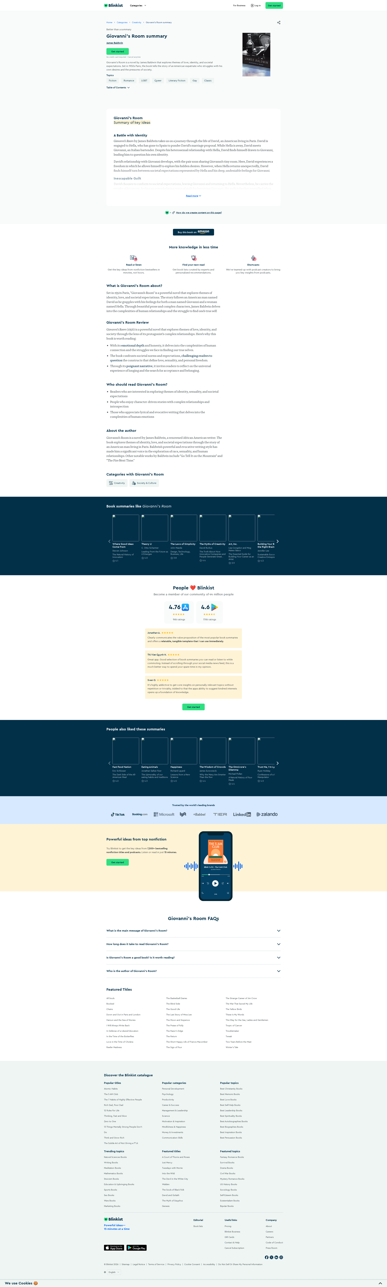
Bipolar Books (227, 1206)
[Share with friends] (279, 22)
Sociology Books (228, 1189)
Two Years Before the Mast (238, 1041)
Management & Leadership (175, 1110)
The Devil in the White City (175, 1178)
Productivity (168, 1099)
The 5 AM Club (111, 1094)
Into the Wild (168, 1173)
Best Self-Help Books (230, 1105)
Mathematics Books (113, 1173)
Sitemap (126, 1264)
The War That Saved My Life (239, 1003)
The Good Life (173, 1009)
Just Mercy (167, 1162)
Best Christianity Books (231, 1088)
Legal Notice (139, 1264)
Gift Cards (229, 1237)
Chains (109, 1009)
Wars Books (109, 1200)
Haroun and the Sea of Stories (120, 1020)
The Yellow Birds (234, 1009)
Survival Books (227, 1162)
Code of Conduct (274, 1242)
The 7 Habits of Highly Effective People (123, 1099)
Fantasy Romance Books (232, 1157)
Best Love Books (228, 1099)
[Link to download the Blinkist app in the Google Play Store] (137, 1248)
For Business (239, 5)
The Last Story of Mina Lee (179, 1014)
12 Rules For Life (111, 1110)
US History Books (228, 1184)
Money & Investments (172, 1132)
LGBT (144, 80)
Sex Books (109, 1195)
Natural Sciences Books (115, 1157)
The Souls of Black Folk (173, 1189)
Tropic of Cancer (234, 1025)
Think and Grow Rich (114, 1137)
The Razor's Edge (174, 1031)
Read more (192, 195)
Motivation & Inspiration (173, 1121)
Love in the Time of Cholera (119, 1041)
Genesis (165, 1206)
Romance (129, 80)
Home (109, 22)
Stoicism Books (111, 1178)
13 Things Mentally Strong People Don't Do (123, 1129)
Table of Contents (116, 87)
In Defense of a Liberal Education (122, 1031)
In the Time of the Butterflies (120, 1036)
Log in (257, 5)
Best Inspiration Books (231, 1132)
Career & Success (170, 1105)
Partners (270, 1237)
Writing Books (111, 1162)
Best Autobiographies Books (234, 1121)
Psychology (168, 1094)
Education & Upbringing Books (119, 1184)
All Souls (110, 998)
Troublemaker (232, 1031)
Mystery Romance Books (232, 1178)
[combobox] (114, 1272)
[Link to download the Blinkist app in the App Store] (114, 1248)
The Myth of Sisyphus (172, 1200)
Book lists (198, 1226)
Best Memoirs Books (230, 1094)
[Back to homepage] (113, 5)
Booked (110, 1003)
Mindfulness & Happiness (174, 1126)
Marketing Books (112, 1206)
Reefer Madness (114, 1047)
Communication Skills (172, 1137)
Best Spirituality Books (231, 1116)
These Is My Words (235, 1014)
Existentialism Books (229, 1200)
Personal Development (173, 1088)
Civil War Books (227, 1173)
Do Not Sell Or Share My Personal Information (240, 1264)
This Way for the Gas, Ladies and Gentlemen (247, 1020)
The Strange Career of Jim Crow (241, 998)
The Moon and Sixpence (178, 1020)
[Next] (278, 541)
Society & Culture (146, 482)
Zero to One (110, 1121)
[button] (193, 930)
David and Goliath (170, 1195)
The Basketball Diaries (176, 998)
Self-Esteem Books (229, 1195)
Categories (136, 5)
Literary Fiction (177, 80)
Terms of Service (156, 1264)
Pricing (228, 1226)
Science (166, 1116)
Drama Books (226, 1168)
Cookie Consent (192, 1264)
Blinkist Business (232, 1231)
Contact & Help (232, 1242)
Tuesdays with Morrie (172, 1168)
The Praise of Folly (175, 1025)
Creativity (136, 22)
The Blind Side (173, 1003)
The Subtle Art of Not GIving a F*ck (121, 1143)
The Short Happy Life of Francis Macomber (187, 1041)
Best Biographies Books (231, 1126)
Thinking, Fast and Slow (115, 1116)
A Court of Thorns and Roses (176, 1157)
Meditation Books (112, 1168)
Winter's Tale (232, 1047)
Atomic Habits (111, 1088)
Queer (157, 80)
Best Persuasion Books (231, 1137)
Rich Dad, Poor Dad (113, 1105)
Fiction (112, 80)
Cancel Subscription (234, 1248)
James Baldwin (114, 43)
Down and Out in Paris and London (123, 1014)
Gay (195, 80)
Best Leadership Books (231, 1110)
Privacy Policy (174, 1264)
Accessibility (209, 1264)
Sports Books (110, 1189)
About (269, 1226)
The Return (171, 1036)
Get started (274, 5)
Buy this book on (187, 232)
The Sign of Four (174, 1047)
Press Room (271, 1248)
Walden (165, 1184)
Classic (208, 80)
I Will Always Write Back (118, 1025)
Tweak (229, 1036)
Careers (269, 1231)
